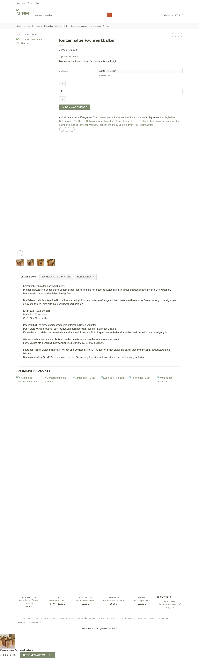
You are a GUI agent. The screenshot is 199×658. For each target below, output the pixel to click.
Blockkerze (79, 121)
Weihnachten (128, 117)
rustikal (75, 125)
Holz (132, 121)
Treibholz (112, 125)
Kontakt (106, 26)
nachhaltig (64, 125)
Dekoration (48, 26)
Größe (63, 72)
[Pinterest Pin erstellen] (72, 129)
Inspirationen (95, 26)
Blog (37, 3)
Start (19, 35)
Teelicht (102, 125)
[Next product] (174, 35)
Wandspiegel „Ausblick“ (170, 604)
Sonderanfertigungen (79, 26)
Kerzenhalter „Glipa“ (85, 600)
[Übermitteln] (109, 15)
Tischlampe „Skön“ (141, 600)
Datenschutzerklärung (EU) (121, 618)
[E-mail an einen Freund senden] (67, 129)
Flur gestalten (122, 121)
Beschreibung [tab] (29, 277)
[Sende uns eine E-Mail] (178, 3)
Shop (30, 3)
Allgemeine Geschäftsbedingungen (85, 618)
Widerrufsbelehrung (52, 618)
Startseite (20, 3)
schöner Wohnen (88, 125)
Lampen (26, 26)
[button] (173, 15)
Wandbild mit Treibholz (113, 600)
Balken (172, 117)
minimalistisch (173, 121)
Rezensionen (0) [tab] (85, 277)
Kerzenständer (157, 121)
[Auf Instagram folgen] (175, 3)
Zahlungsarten (146, 618)
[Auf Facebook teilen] (61, 129)
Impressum (33, 618)
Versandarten (164, 618)
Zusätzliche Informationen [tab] (57, 277)
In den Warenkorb (74, 107)
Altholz (163, 117)
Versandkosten (71, 56)
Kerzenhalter (37, 26)
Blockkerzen (99, 117)
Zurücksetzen (103, 75)
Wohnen (35, 35)
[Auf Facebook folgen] (173, 3)
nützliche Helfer (61, 26)
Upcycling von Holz (128, 125)
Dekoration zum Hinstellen (99, 121)
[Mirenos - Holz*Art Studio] (22, 15)
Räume (27, 35)
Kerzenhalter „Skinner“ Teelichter (29, 601)
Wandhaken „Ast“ (57, 600)
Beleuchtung (65, 121)
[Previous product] (180, 35)
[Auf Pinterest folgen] (181, 3)
